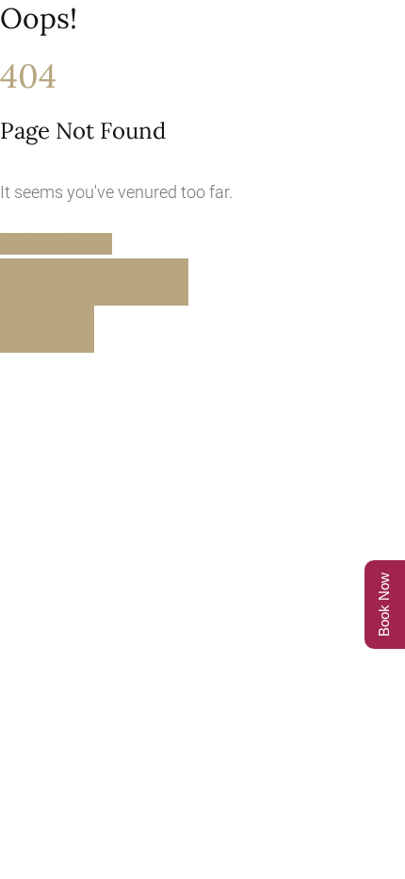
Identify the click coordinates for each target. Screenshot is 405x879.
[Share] (117, 282)
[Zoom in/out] (23, 282)
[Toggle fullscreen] (70, 282)
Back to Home (56, 244)
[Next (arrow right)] (70, 329)
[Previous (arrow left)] (23, 329)
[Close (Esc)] (164, 282)
